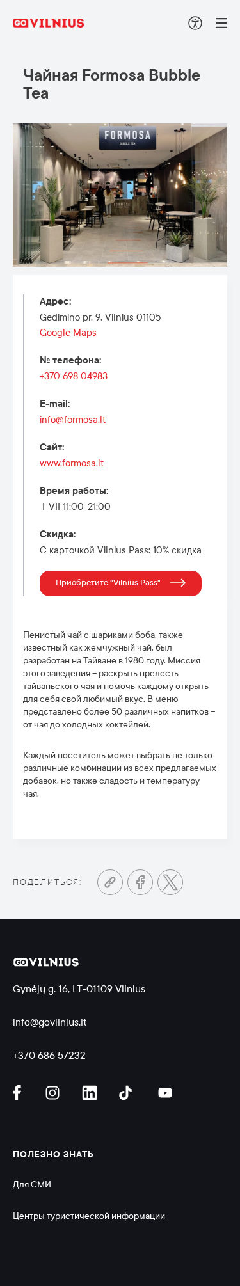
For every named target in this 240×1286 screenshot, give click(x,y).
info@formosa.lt (73, 419)
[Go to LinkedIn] (91, 1093)
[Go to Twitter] (170, 882)
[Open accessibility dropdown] (195, 23)
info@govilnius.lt (50, 1022)
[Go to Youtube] (165, 1093)
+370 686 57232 (49, 1055)
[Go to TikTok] (128, 1093)
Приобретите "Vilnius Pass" (108, 583)
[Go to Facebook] (140, 882)
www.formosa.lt (72, 463)
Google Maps (68, 332)
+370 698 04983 (74, 376)
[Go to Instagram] (54, 1093)
